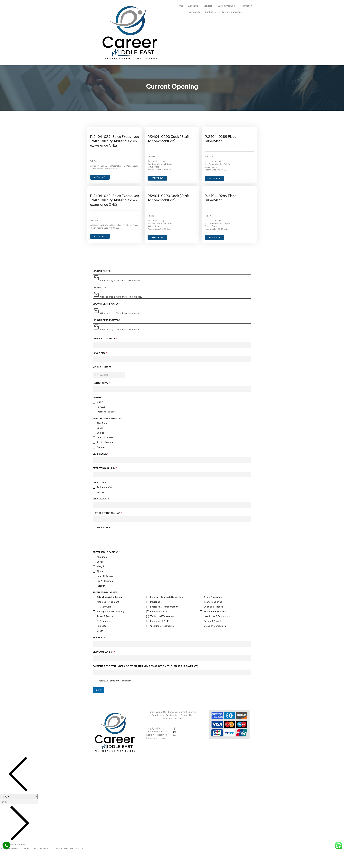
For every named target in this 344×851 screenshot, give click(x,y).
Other (100, 630)
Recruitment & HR (159, 621)
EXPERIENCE (100, 454)
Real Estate (103, 626)
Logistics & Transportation (164, 606)
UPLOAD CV (99, 287)
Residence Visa (104, 487)
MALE (100, 402)
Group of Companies (215, 626)
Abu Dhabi (102, 423)
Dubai (100, 428)
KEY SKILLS (100, 637)
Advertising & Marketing (109, 597)
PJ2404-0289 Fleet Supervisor (220, 138)
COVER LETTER (101, 527)
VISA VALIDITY (101, 498)
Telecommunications (215, 611)
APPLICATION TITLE (105, 338)
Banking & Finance (213, 606)
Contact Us (210, 12)
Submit (98, 690)
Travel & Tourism (105, 616)
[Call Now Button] (6, 845)
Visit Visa (101, 492)
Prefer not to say (105, 411)
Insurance (155, 602)
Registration (246, 5)
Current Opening (226, 5)
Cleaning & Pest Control (162, 626)
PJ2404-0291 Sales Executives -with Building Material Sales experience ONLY (114, 141)
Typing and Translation (162, 616)
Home (180, 5)
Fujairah (101, 447)
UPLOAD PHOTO (102, 271)
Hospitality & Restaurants (217, 616)
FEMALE (101, 407)
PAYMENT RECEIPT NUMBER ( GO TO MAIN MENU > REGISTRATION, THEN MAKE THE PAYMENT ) (146, 666)
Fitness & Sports (158, 611)
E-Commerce (104, 621)
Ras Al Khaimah (105, 442)
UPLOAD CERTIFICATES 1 (106, 304)
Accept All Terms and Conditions (114, 680)
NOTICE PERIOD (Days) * (107, 513)
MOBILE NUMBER (102, 367)
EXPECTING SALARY (105, 468)
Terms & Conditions (232, 12)
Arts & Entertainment (108, 602)
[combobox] (109, 371)
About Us (193, 5)
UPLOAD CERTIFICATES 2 (107, 320)
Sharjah (101, 432)
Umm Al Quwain (105, 437)
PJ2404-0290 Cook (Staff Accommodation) (168, 138)
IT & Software (104, 606)
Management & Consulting (110, 611)
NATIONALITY (101, 383)
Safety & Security (213, 621)
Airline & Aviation (213, 597)
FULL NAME (100, 353)
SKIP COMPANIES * (104, 652)
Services (207, 5)
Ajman (100, 571)
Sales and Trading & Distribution (166, 597)
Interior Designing (213, 602)
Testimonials (193, 12)
